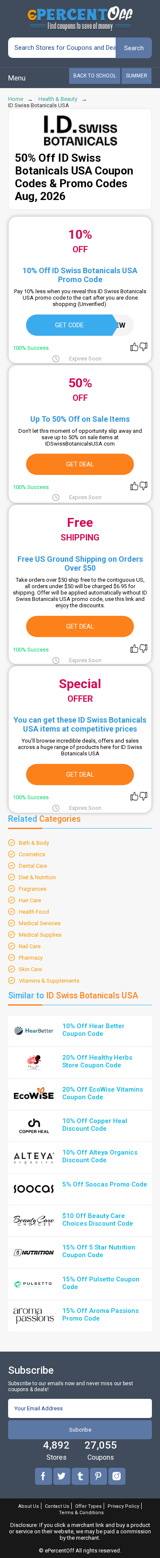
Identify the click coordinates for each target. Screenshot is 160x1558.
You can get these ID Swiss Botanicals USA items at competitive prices (80, 724)
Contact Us (57, 1506)
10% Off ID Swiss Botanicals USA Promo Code (80, 275)
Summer (136, 76)
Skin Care (30, 969)
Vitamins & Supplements (49, 981)
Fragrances (33, 889)
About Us (28, 1506)
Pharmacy (31, 958)
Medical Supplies (40, 935)
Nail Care (30, 946)
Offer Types (88, 1506)
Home (15, 99)
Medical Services (40, 923)
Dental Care (33, 866)
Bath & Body (34, 843)
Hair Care (30, 900)
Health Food (34, 912)
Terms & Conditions (81, 1512)
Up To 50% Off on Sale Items (80, 419)
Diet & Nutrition (37, 877)
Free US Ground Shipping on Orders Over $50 (80, 563)
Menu (17, 78)
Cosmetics (32, 854)
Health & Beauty (57, 99)
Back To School (94, 76)
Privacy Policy (123, 1506)
